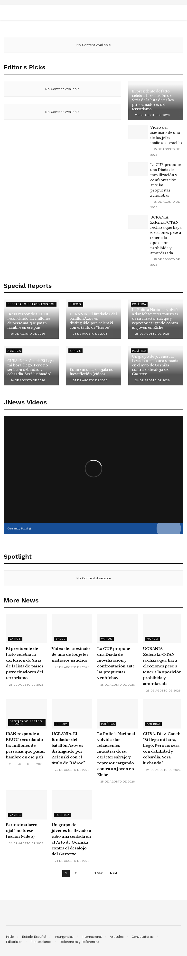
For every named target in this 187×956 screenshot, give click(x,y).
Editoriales (14, 942)
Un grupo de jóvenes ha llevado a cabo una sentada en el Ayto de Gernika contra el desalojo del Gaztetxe (155, 365)
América (14, 350)
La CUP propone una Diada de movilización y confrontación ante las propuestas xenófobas (165, 180)
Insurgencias (64, 936)
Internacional (92, 936)
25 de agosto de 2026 (152, 115)
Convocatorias (143, 936)
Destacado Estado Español (31, 304)
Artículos (117, 936)
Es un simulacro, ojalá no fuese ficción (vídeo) (91, 371)
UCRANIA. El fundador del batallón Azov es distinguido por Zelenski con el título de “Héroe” (93, 321)
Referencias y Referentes (79, 942)
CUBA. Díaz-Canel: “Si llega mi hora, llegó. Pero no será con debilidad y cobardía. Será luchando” (30, 367)
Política (108, 724)
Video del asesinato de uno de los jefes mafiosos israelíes (71, 654)
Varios (75, 350)
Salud (61, 638)
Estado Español (34, 936)
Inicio (10, 936)
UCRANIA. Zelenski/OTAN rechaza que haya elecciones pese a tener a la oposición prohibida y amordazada (162, 666)
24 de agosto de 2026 (27, 380)
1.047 (98, 873)
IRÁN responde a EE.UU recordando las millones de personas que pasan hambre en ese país (28, 321)
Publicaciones (41, 942)
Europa (76, 304)
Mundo (152, 638)
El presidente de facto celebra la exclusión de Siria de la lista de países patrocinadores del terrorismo (153, 100)
